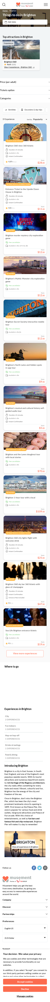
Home (5, 11)
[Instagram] (44, 868)
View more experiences (25, 653)
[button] (10, 109)
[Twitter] (39, 868)
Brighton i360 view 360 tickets (19, 146)
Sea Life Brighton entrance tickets (21, 631)
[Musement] (24, 4)
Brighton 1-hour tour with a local (20, 498)
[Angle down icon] (33, 82)
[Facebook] (33, 868)
